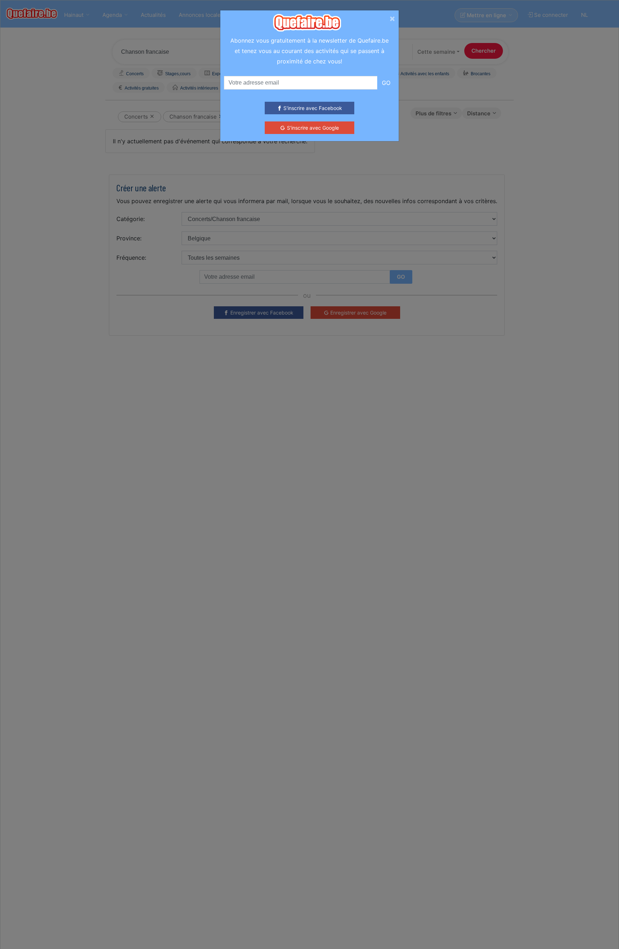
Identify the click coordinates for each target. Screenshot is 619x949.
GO (386, 82)
